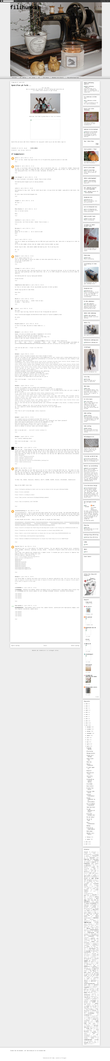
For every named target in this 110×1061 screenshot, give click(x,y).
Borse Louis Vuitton (66, 399)
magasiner (86, 967)
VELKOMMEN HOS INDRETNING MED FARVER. (91, 676)
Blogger (64, 1058)
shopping (86, 1000)
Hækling (88, 928)
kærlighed (97, 958)
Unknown (17, 166)
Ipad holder (93, 933)
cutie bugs (93, 870)
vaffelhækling (87, 1034)
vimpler (94, 1035)
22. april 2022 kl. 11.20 (29, 605)
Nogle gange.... (90, 831)
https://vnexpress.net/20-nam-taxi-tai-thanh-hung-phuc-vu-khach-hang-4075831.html (39, 530)
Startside (14, 77)
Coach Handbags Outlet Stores (40, 364)
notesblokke (96, 977)
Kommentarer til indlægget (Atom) (48, 650)
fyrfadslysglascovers (88, 893)
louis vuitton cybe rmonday (45, 397)
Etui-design (46, 77)
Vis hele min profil (89, 520)
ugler (94, 1033)
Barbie (87, 855)
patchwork (96, 984)
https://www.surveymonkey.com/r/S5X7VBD (26, 501)
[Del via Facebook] (35, 148)
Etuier (90, 881)
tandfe (91, 1021)
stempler (97, 1008)
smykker (97, 1003)
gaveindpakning (93, 895)
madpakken (95, 966)
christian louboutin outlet (27, 401)
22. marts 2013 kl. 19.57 (27, 220)
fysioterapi (86, 894)
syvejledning (86, 1020)
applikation (93, 851)
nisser (97, 976)
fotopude (86, 892)
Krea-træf (94, 953)
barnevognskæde (95, 855)
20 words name (51, 580)
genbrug (97, 896)
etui (85, 881)
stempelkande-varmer (88, 1008)
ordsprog (86, 982)
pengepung (95, 986)
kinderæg (95, 943)
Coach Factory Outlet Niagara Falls (68, 361)
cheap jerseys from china (22, 399)
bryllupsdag (86, 868)
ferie (88, 882)
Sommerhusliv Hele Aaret (22, 285)
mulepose (97, 972)
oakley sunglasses (46, 393)
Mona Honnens (18, 209)
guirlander (94, 907)
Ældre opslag (75, 645)
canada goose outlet (20, 394)
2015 (87, 720)
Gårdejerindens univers (91, 687)
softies (94, 1007)
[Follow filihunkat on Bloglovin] (90, 595)
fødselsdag (94, 894)
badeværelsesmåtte (88, 854)
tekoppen (88, 1025)
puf (87, 991)
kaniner (85, 941)
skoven (93, 1002)
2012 (87, 841)
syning (94, 1019)
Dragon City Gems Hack (36, 347)
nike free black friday (22, 395)
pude (93, 989)
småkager (89, 1004)
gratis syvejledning (91, 903)
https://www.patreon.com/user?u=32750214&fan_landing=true (31, 460)
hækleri (94, 920)
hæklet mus (93, 925)
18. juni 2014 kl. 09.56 (26, 332)
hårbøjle (89, 931)
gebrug (90, 896)
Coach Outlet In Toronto (35, 379)
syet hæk (88, 1019)
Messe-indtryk (90, 786)
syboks (89, 1017)
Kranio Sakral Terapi (94, 949)
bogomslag (88, 864)
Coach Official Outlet (64, 368)
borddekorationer (87, 865)
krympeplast (94, 955)
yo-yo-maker (94, 1042)
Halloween (88, 909)
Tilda (87, 1028)
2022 (87, 706)
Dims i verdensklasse (91, 823)
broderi (93, 867)
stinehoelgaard (89, 654)
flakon (87, 888)
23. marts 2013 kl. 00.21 (27, 268)
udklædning (94, 1032)
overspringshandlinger (89, 983)
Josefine (17, 220)
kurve (85, 957)
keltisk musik (95, 942)
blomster (97, 863)
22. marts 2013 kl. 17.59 (30, 177)
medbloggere (88, 968)
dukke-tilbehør (87, 875)
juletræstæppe (87, 940)
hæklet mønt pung (88, 926)
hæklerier (28, 150)
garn (85, 895)
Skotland (86, 1002)
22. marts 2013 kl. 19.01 (27, 200)
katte (93, 941)
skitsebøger (93, 1000)
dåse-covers (86, 876)
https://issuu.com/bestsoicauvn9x (24, 456)
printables (92, 988)
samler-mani (96, 997)
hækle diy (96, 913)
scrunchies (94, 998)
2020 (87, 710)
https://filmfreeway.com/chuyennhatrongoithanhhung (29, 536)
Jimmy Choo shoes (35, 393)
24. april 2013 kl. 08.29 (31, 323)
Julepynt (86, 938)
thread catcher (95, 1027)
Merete (17, 298)
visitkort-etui (93, 1036)
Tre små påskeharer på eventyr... (91, 810)
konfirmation (92, 948)
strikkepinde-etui (88, 1014)
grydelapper (86, 905)
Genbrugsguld (89, 664)
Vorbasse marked (89, 1038)
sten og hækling (89, 1009)
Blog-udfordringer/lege (73, 77)
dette (95, 871)
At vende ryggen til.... (90, 768)
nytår (88, 978)
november (89, 729)
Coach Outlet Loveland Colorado (48, 361)
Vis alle (97, 696)
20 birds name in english (39, 580)
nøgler (94, 978)
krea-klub (95, 951)
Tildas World (89, 602)
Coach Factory (49, 365)
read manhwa (18, 593)
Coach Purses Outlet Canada (23, 364)
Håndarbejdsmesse (94, 929)
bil (84, 857)
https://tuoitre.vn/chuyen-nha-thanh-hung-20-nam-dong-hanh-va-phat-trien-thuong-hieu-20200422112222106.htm (46, 527)
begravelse (88, 856)
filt (98, 886)
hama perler (96, 909)
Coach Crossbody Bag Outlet (46, 367)
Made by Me (88, 643)
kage (95, 940)
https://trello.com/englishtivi (24, 558)
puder (97, 989)
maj (88, 741)
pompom (85, 988)
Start (45, 645)
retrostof (94, 993)
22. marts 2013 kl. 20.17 (27, 228)
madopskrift (87, 966)
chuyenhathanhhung (20, 510)
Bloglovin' (89, 770)
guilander (86, 907)
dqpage (17, 256)
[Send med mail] (31, 148)
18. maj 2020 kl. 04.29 (32, 510)
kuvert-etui (93, 957)
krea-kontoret (87, 952)
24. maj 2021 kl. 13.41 (29, 546)
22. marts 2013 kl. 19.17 (30, 209)
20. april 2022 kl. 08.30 (26, 576)
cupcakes (86, 870)
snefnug (87, 1005)
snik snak (94, 1005)
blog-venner (96, 859)
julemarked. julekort (89, 937)
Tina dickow (96, 1028)
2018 (87, 714)
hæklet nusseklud (95, 927)
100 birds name (68, 578)
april (88, 744)
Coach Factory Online (69, 364)
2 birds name (28, 580)
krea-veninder (87, 954)
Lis (16, 239)
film (92, 886)
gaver (85, 896)
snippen (17, 200)
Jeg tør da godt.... (89, 820)
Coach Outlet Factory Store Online (65, 367)
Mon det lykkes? (90, 817)
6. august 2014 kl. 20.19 (26, 385)
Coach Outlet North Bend (61, 365)
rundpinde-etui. (87, 997)
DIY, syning (32, 77)
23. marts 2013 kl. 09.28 (26, 298)
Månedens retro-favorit (90, 834)
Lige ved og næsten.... (90, 776)
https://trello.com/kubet (22, 492)
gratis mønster (95, 902)
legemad (86, 960)
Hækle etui (89, 914)
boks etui (94, 864)
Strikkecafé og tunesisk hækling (90, 780)
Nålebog (88, 825)
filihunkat (25, 7)
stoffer (85, 1011)
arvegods (86, 853)
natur (88, 976)
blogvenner (87, 863)
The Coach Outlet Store (38, 365)
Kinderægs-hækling (89, 748)
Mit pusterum (89, 617)
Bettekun (95, 856)
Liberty (92, 961)
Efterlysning (90, 751)
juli (88, 737)
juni (88, 739)
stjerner (94, 1010)
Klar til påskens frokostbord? (91, 804)
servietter (94, 999)
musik (87, 973)
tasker (94, 1023)
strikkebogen (91, 1013)
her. (65, 142)
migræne (85, 970)
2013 (87, 725)
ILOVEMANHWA (18, 587)
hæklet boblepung (88, 923)
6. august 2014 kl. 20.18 (26, 354)
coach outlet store (24, 393)
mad (94, 965)
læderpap (86, 965)
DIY (39, 77)
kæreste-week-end (87, 958)
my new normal (95, 975)
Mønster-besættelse (90, 764)
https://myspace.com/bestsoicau (24, 457)
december (89, 727)
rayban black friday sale (46, 395)
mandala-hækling (95, 967)
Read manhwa (18, 605)
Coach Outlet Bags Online (38, 362)
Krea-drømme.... (90, 783)
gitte (16, 157)
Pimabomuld (86, 987)
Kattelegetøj (86, 942)
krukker (87, 955)
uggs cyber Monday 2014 (61, 395)
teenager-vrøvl (95, 1024)
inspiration (90, 932)
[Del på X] (34, 148)
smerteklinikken (87, 1003)
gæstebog (97, 908)
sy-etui (93, 1016)
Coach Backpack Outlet (56, 364)
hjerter (95, 910)
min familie (93, 970)
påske (85, 992)
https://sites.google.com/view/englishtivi (27, 556)
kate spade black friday (34, 394)
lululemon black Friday (47, 394)
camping (85, 869)
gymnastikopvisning (88, 908)
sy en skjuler (95, 1015)
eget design (21, 150)
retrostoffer (87, 994)
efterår (86, 878)
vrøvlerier (88, 1040)
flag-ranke (96, 887)
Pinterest (94, 987)
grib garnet (94, 904)
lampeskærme (94, 959)
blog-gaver (92, 857)
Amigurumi (86, 851)
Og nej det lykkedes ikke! (91, 814)
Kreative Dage (96, 954)
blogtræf (94, 862)
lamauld (87, 959)
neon (92, 976)
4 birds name (74, 580)
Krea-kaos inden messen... (90, 792)
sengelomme (86, 999)
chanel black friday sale (51, 399)
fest (95, 882)
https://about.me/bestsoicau (23, 461)
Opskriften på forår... (90, 773)
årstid (91, 1043)
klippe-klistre (95, 945)
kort (85, 949)
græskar (94, 905)
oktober (89, 731)
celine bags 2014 (26, 398)
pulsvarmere (93, 991)
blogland (96, 860)
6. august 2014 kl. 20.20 (26, 417)
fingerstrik (89, 887)
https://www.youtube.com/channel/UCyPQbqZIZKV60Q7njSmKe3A (31, 497)
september (89, 733)
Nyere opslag (15, 645)
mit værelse (93, 971)
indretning (96, 931)
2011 (87, 844)
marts (88, 746)
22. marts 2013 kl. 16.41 (25, 157)
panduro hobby (87, 984)
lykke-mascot (89, 964)
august (89, 735)
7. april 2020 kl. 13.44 (29, 447)
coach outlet (33, 395)
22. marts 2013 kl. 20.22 (24, 239)
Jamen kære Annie (91, 807)
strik (97, 1011)
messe (95, 968)
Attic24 (87, 639)
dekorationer (86, 871)
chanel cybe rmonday (37, 399)
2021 (87, 708)
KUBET (16, 468)
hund (85, 913)
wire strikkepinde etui (90, 1041)
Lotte (16, 188)
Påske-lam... (90, 762)
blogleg (87, 861)
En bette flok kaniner (90, 788)
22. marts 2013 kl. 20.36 (26, 256)
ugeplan (85, 1033)
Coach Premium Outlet (32, 361)
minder (85, 971)
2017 (87, 716)
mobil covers (87, 972)
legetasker (94, 960)
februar (89, 837)
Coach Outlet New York (52, 362)
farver (97, 881)
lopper (97, 962)
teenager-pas (86, 1024)
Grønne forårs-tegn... (90, 759)
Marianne (17, 228)
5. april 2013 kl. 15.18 (25, 308)
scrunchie (88, 998)
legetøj (86, 961)
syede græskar (96, 1017)
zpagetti (86, 1043)
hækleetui (96, 917)
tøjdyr (94, 1031)
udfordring (86, 1032)
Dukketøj (95, 875)
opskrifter (93, 981)
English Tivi (18, 546)
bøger (94, 868)
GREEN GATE (86, 904)
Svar (16, 161)
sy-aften (87, 1016)
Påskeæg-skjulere (91, 753)
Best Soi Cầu (18, 447)
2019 (87, 712)
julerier (92, 938)
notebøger (88, 977)
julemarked (91, 936)
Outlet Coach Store (73, 365)
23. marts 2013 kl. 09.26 (36, 285)
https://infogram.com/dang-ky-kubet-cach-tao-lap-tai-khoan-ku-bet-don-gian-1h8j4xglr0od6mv (41, 489)
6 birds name (31, 581)
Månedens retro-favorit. (58, 77)
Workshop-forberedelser (91, 795)
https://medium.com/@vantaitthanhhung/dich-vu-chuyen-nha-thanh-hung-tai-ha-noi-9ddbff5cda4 (41, 538)
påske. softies (94, 992)
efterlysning (94, 876)
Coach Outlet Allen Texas (35, 368)
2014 (87, 723)
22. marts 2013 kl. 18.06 (25, 188)
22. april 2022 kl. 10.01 (29, 587)
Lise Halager (18, 177)
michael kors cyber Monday (29, 397)
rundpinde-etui (93, 996)
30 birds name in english (63, 580)
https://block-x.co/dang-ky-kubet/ (25, 494)
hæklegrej (92, 919)
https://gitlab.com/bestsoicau (23, 459)
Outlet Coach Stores (50, 368)
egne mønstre (89, 879)
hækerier (90, 913)
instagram (86, 933)
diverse (85, 873)
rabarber (86, 993)
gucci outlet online (57, 393)
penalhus (88, 986)
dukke (95, 874)
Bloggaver (89, 860)
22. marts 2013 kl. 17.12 (27, 166)
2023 (87, 703)
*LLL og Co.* (89, 606)
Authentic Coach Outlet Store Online (26, 367)
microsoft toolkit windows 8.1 (38, 430)
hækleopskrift (87, 920)
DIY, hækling (23, 77)
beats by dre (58, 397)
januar (89, 839)
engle (96, 879)
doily (89, 874)
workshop (86, 1042)
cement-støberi (93, 869)
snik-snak (86, 1007)
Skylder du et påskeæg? (90, 756)
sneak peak (96, 1004)
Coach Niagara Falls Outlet (23, 362)
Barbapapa (97, 854)
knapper (88, 946)
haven (88, 910)
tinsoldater (89, 1029)
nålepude (86, 981)
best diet (33, 441)
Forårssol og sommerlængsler (91, 828)
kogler (94, 946)
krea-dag (88, 951)
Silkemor (17, 268)
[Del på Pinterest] (37, 148)
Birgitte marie (19, 323)
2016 (87, 718)
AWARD (94, 853)
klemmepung (86, 945)
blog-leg (86, 859)
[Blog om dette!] (32, 148)
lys (95, 964)
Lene (93, 505)
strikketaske (86, 1015)
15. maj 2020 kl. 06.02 (25, 468)
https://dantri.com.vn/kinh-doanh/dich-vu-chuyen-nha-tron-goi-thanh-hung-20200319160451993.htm (43, 533)
